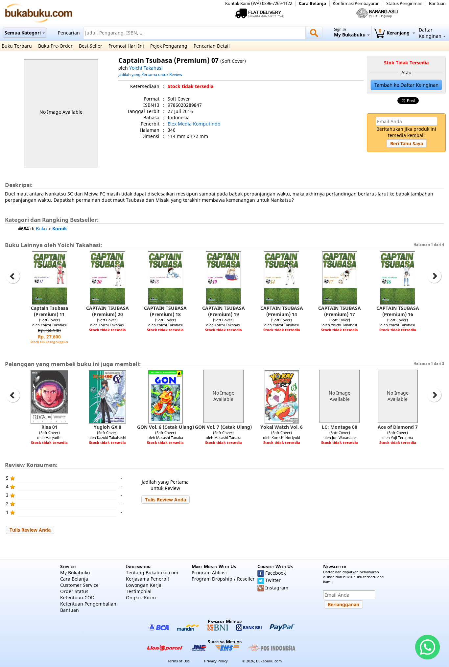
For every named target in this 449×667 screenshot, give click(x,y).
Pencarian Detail (212, 46)
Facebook (275, 573)
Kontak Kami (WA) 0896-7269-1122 (258, 3)
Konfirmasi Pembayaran (356, 3)
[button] (407, 143)
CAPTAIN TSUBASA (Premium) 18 (165, 311)
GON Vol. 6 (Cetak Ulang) (165, 427)
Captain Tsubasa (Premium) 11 (49, 311)
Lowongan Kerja (143, 585)
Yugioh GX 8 (107, 427)
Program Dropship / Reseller (223, 579)
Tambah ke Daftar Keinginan (406, 84)
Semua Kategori (23, 33)
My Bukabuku (75, 572)
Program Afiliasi (209, 572)
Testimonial (139, 591)
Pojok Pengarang (168, 46)
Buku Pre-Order (55, 46)
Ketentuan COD (77, 597)
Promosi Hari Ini (126, 46)
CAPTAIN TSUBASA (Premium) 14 (281, 311)
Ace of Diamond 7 (398, 427)
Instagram (276, 588)
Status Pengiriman (404, 3)
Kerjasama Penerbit (147, 579)
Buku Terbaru (17, 46)
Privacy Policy (216, 660)
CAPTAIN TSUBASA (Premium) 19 (223, 311)
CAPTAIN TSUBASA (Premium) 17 (339, 311)
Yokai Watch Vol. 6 (281, 427)
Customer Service (79, 585)
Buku (41, 228)
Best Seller (90, 46)
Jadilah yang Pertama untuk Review (150, 74)
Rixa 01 (49, 427)
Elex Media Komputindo (194, 124)
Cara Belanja (312, 3)
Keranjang (395, 33)
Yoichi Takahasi (146, 68)
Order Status (74, 591)
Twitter (273, 580)
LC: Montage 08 (339, 427)
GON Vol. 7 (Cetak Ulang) (223, 427)
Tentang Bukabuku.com (152, 572)
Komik (59, 228)
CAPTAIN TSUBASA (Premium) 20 (107, 311)
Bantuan (437, 3)
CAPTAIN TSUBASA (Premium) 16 (397, 311)
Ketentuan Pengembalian (88, 604)
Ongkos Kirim (141, 597)
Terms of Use (178, 660)
